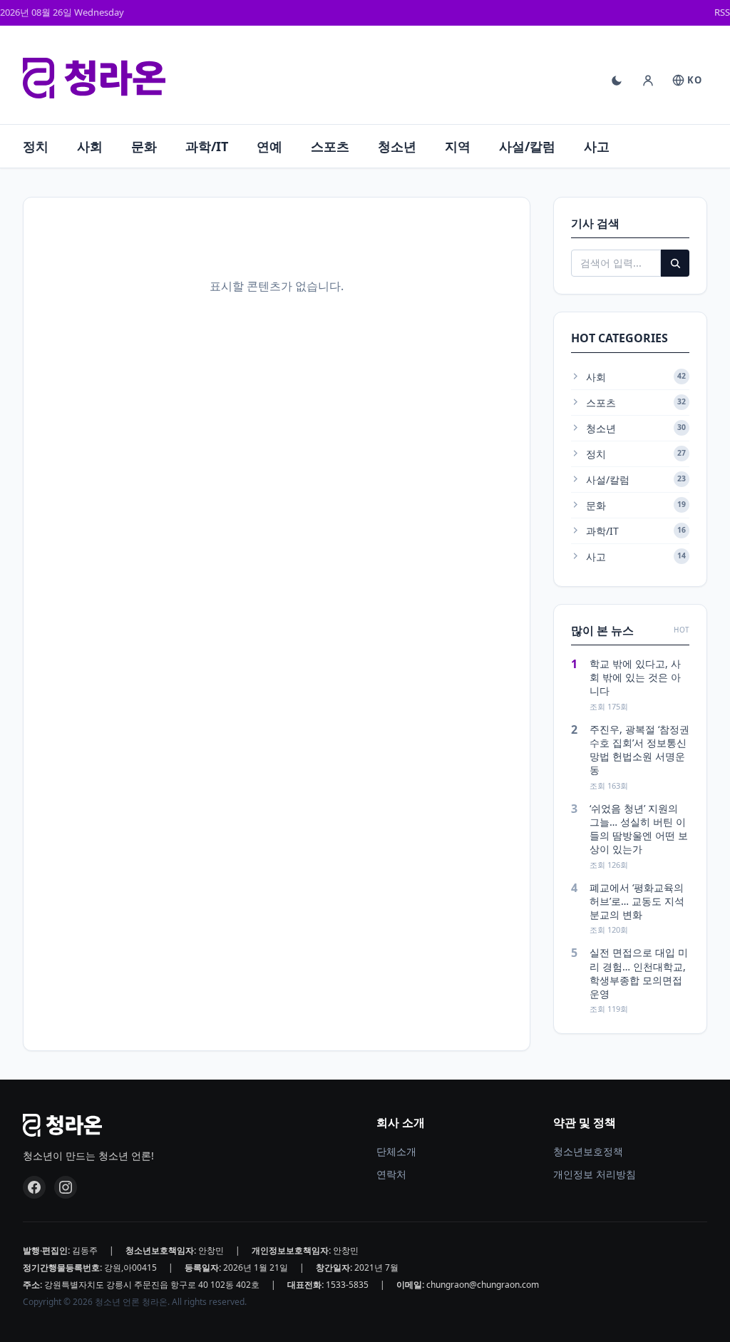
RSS (722, 12)
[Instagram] (65, 1187)
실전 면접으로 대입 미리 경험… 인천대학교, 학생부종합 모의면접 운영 (639, 973)
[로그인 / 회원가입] (648, 80)
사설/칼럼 (527, 146)
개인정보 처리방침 (594, 1174)
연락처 (391, 1174)
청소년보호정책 (588, 1151)
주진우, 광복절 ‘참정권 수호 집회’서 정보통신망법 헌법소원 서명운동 (639, 749)
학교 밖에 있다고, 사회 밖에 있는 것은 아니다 (635, 677)
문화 (144, 146)
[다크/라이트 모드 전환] (616, 80)
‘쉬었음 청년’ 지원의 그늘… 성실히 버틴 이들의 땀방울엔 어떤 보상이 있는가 (639, 828)
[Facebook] (34, 1187)
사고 (597, 146)
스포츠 (330, 146)
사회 (90, 146)
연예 (269, 146)
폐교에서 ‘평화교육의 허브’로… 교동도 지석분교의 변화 (637, 901)
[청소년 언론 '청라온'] (94, 78)
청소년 (397, 146)
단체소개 (396, 1151)
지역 (458, 146)
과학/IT (206, 146)
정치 (35, 146)
